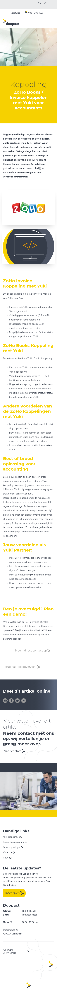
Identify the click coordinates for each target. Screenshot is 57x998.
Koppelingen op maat (13, 842)
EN (45, 3)
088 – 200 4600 (35, 13)
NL (39, 3)
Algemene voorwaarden (9, 951)
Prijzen (6, 858)
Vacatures (8, 852)
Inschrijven (12, 893)
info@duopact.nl (30, 914)
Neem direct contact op (31, 650)
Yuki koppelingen (11, 837)
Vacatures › (16, 13)
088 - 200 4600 (29, 910)
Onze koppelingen (12, 847)
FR (51, 3)
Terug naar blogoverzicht (19, 666)
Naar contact (12, 751)
